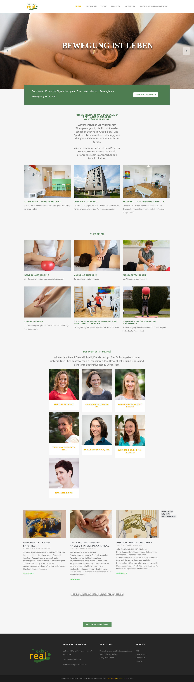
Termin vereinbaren (146, 94)
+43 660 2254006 (74, 659)
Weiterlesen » (28, 573)
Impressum (140, 658)
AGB (137, 651)
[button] (97, 624)
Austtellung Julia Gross (134, 542)
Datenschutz (141, 654)
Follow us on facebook (168, 514)
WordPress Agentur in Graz (116, 678)
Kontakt (139, 661)
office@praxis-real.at (77, 665)
